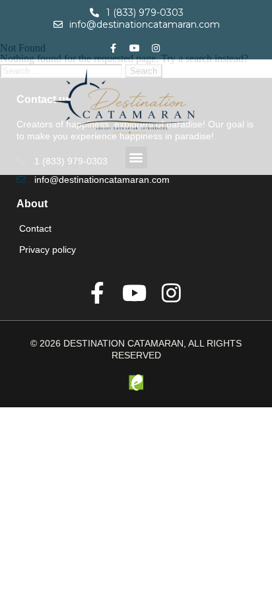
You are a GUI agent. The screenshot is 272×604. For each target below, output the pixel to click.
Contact (35, 228)
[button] (136, 157)
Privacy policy (47, 249)
